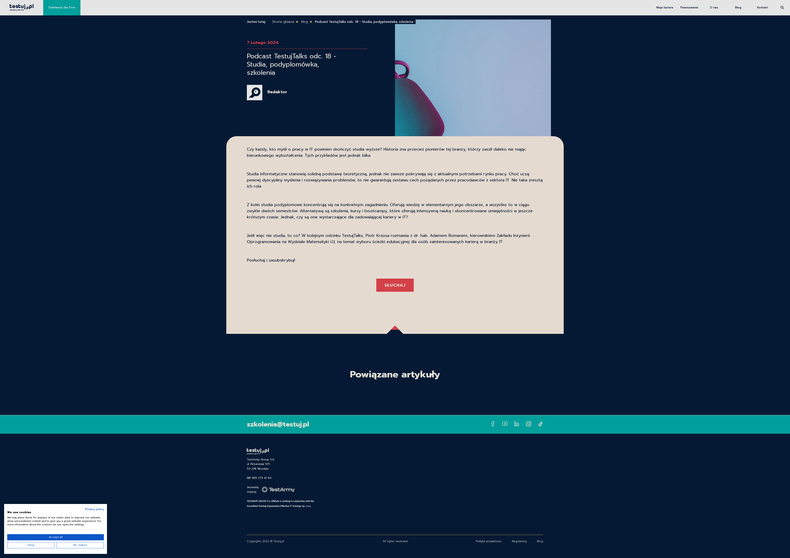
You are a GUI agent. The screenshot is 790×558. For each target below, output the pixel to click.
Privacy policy (94, 509)
